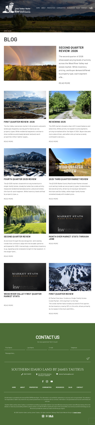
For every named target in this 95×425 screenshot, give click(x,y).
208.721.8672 (27, 374)
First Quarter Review (61, 293)
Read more (64, 83)
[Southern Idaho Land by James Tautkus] (16, 7)
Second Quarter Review (17, 236)
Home (38, 8)
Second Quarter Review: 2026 (71, 49)
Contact (84, 8)
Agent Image (77, 412)
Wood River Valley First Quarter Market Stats (22, 295)
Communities (61, 8)
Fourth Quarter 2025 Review (20, 179)
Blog (78, 8)
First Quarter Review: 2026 (19, 121)
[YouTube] (51, 381)
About (43, 8)
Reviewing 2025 (57, 121)
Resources (71, 8)
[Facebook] (43, 381)
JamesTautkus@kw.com (66, 374)
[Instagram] (47, 381)
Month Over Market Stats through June (69, 237)
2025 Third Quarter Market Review (68, 179)
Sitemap (53, 412)
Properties (51, 8)
